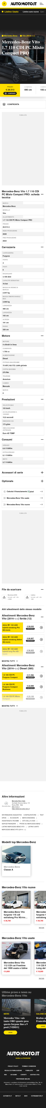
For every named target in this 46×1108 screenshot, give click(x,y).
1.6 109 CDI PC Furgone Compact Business (10, 687)
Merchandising (28, 818)
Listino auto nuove (31, 11)
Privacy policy (13, 1066)
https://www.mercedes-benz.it (21, 809)
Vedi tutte (41, 927)
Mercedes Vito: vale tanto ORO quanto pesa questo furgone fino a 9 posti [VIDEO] (16, 1022)
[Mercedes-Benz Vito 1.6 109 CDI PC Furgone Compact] (41, 676)
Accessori (14, 818)
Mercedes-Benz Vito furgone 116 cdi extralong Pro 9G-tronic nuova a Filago (16, 916)
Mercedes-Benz (10, 35)
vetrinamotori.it (37, 1096)
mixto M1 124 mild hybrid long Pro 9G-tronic (11, 651)
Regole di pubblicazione (13, 1070)
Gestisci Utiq (34, 1074)
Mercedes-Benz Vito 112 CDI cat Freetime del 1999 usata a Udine (15, 965)
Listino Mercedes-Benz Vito (13, 826)
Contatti (23, 1074)
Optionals (7, 481)
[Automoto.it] (23, 3)
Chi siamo (13, 1074)
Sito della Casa (29, 821)
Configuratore (30, 815)
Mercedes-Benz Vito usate (18, 498)
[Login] (4, 3)
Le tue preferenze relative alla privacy (16, 1106)
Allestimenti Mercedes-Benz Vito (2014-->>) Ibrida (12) (18, 617)
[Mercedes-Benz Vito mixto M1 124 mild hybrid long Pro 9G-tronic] (41, 651)
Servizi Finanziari (9, 824)
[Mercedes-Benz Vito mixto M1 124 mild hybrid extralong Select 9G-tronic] (41, 639)
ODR (37, 1070)
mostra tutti (8, 661)
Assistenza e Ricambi (10, 821)
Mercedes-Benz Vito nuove (18, 504)
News (6, 1014)
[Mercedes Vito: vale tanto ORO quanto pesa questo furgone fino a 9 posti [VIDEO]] (16, 1007)
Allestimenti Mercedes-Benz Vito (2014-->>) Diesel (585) (18, 666)
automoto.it (7, 1096)
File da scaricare (11, 589)
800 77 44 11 (16, 807)
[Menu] (41, 3)
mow (25, 1096)
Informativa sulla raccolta (11, 1103)
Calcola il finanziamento (17, 491)
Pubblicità (29, 1070)
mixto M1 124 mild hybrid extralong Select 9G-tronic (12, 639)
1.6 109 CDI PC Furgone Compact (10, 676)
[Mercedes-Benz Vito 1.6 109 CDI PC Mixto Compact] (41, 697)
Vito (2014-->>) (28, 35)
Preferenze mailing (23, 1079)
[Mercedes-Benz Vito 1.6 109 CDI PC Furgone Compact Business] (41, 686)
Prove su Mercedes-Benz (30, 824)
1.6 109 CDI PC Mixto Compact (11, 697)
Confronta (11, 93)
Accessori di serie (12, 472)
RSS (5, 1074)
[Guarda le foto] (23, 57)
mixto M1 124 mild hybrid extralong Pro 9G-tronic (11, 627)
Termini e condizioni (29, 1066)
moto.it (18, 1096)
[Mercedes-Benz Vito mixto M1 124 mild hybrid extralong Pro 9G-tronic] (41, 627)
